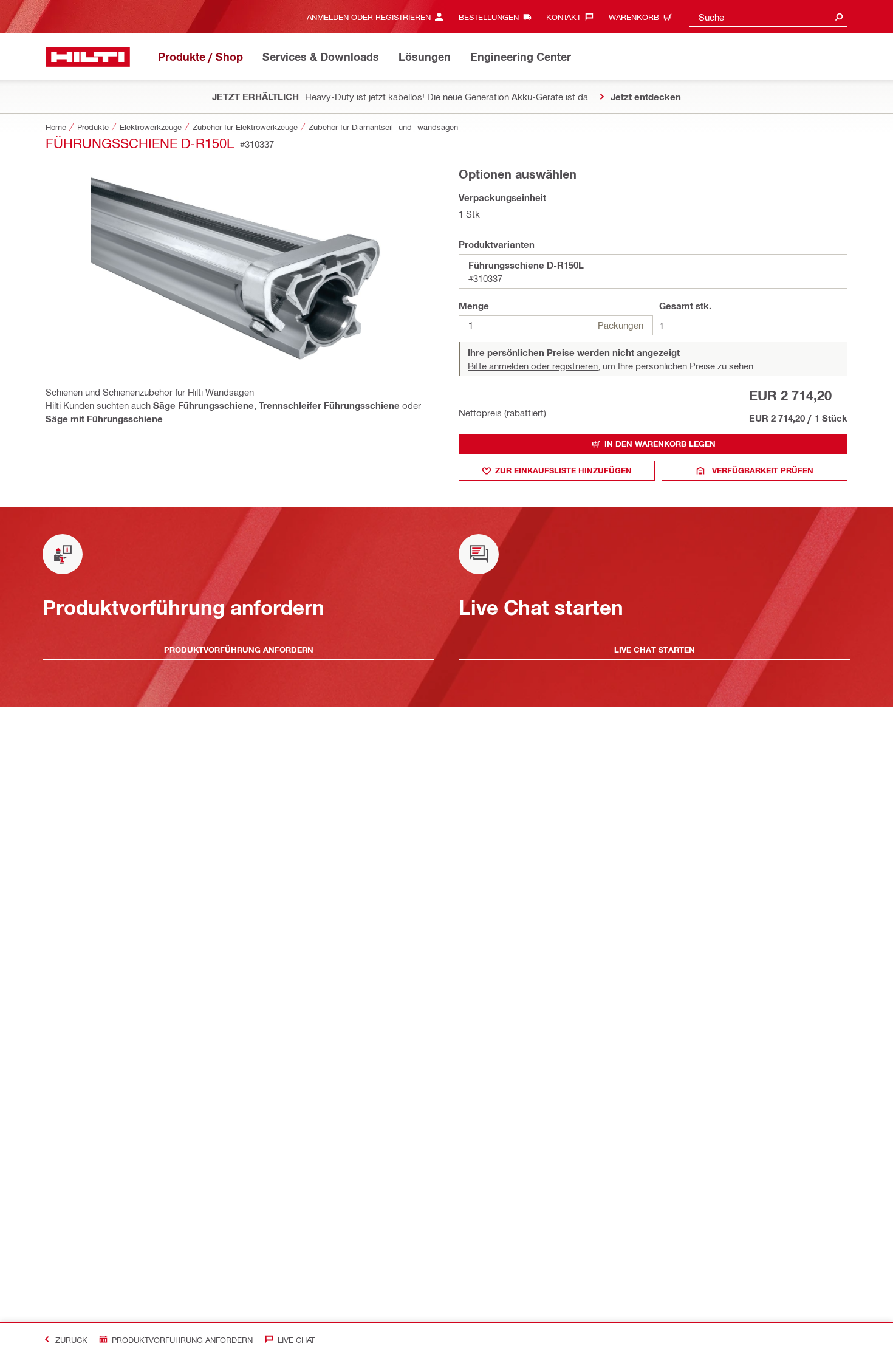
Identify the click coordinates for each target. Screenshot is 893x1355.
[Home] (88, 57)
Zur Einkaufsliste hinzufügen (563, 470)
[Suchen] (838, 17)
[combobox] (768, 17)
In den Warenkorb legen (660, 443)
